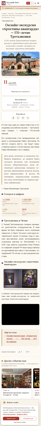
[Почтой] (23, 118)
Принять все (11, 418)
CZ (32, 3)
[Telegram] (13, 118)
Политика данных (9, 414)
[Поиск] (35, 3)
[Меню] (38, 3)
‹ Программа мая (7, 21)
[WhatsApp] (18, 118)
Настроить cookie (20, 422)
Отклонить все (28, 418)
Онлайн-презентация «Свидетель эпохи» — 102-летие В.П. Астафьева (22, 339)
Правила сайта (22, 414)
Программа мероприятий (23, 13)
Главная (4, 13)
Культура (11, 13)
